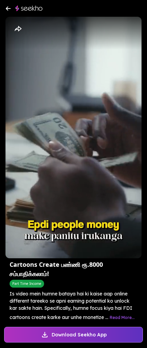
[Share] (18, 29)
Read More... (122, 317)
